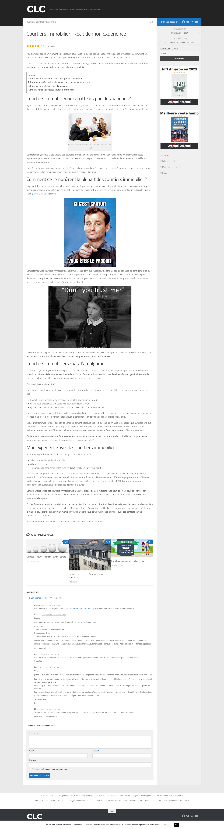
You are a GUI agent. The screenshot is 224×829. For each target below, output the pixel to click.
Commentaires (39, 598)
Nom (31, 751)
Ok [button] (176, 825)
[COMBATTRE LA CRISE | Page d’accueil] (36, 9)
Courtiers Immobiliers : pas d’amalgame (49, 86)
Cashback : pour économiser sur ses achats (46, 556)
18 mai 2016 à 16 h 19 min (49, 654)
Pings (57, 598)
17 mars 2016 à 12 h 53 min (50, 667)
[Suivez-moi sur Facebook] (183, 21)
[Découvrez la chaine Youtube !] (196, 21)
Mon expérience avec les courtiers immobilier (52, 89)
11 (151, 542)
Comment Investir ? (46, 22)
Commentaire (35, 733)
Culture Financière (169, 161)
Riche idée (166, 173)
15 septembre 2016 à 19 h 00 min (54, 615)
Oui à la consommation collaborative (127, 561)
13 (109, 542)
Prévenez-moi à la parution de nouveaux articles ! (51, 769)
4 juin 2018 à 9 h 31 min (52, 605)
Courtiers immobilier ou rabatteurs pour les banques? (56, 78)
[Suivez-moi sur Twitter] (187, 21)
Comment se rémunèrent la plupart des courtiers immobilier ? (60, 82)
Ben (35, 667)
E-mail (95, 751)
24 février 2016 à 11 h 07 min (49, 709)
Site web (32, 760)
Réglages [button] (166, 825)
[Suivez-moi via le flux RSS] (191, 21)
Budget (30, 22)
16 (67, 542)
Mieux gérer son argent (171, 167)
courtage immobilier (82, 608)
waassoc (37, 605)
